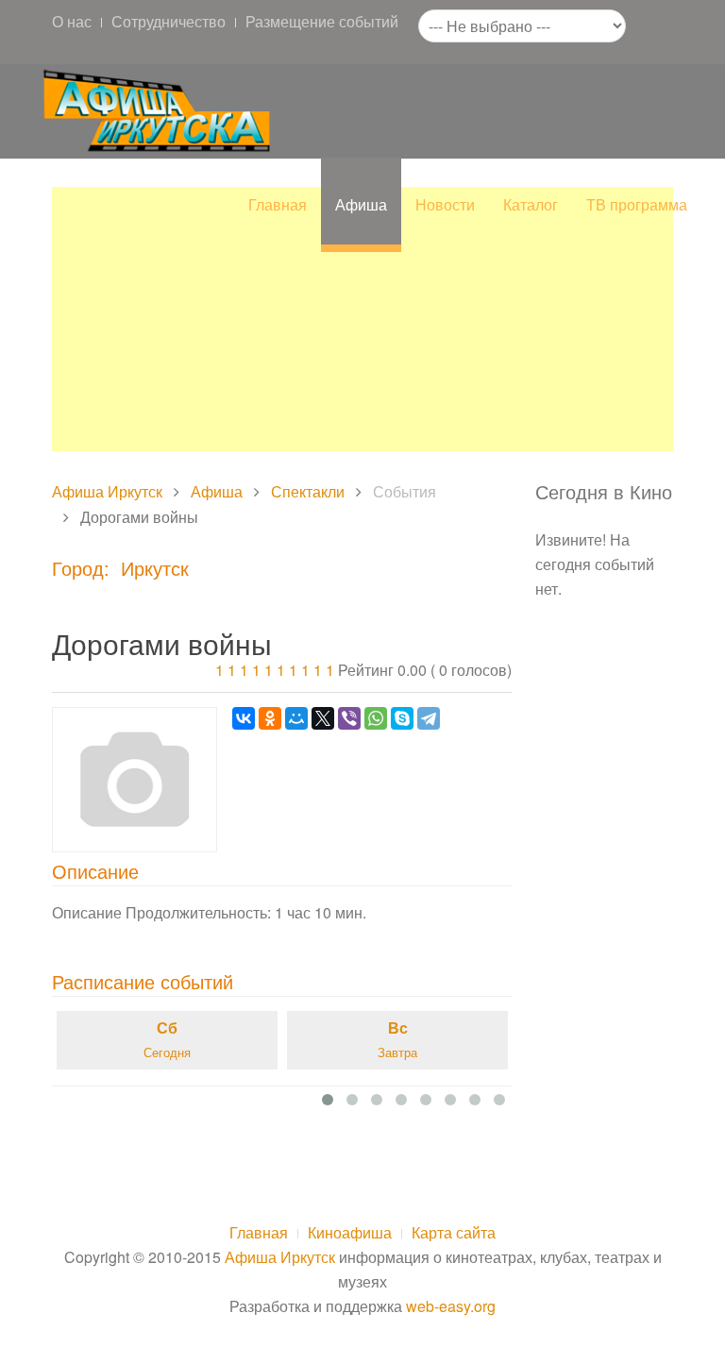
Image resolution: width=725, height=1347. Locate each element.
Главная (277, 204)
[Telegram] (428, 718)
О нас (72, 21)
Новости (445, 204)
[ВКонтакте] (243, 718)
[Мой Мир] (296, 718)
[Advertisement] (362, 319)
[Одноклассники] (270, 718)
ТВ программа (636, 204)
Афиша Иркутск (107, 491)
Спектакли (308, 491)
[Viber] (349, 718)
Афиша (361, 204)
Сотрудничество (168, 21)
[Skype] (402, 718)
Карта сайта (454, 1232)
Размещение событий (321, 21)
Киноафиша (350, 1232)
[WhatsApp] (375, 718)
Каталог (530, 204)
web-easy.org (451, 1306)
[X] (323, 718)
